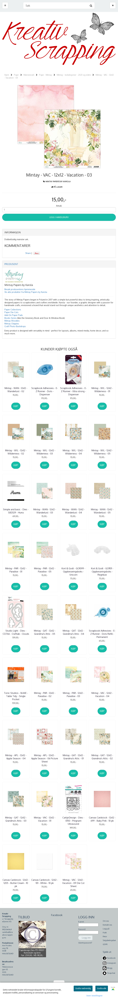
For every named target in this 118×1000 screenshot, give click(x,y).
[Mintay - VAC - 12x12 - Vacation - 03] (59, 126)
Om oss (106, 921)
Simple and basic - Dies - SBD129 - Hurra (16, 511)
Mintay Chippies (11, 323)
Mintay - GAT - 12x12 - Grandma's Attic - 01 (73, 757)
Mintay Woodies (12, 321)
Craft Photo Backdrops (15, 326)
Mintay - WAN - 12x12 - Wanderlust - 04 (73, 511)
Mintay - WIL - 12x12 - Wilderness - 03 (44, 452)
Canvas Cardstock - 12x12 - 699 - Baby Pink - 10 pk (102, 819)
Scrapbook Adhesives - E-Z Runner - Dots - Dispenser (44, 391)
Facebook (111, 958)
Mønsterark (29, 75)
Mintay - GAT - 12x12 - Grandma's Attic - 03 (16, 819)
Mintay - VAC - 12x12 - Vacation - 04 (102, 695)
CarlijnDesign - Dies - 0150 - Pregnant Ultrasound (73, 820)
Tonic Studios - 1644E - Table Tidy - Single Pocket (16, 696)
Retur (105, 936)
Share (28, 253)
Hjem (6, 75)
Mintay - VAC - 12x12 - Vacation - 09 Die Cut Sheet (73, 883)
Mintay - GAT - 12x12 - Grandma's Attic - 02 (102, 757)
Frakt (105, 933)
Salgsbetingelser (109, 940)
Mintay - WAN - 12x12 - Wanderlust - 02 (15, 390)
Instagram (111, 963)
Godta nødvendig (83, 988)
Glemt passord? (85, 943)
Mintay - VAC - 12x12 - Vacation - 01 (44, 819)
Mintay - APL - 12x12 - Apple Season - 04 (15, 757)
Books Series (10, 318)
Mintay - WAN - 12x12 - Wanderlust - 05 (102, 511)
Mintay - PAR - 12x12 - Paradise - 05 (44, 570)
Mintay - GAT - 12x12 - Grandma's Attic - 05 (45, 632)
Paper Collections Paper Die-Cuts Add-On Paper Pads (13, 312)
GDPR (105, 944)
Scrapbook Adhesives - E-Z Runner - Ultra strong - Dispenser (73, 391)
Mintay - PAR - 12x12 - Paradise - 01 (16, 570)
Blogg (109, 968)
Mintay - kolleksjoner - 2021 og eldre (74, 75)
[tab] (59, 232)
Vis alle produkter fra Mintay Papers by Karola (25, 292)
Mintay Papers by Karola (58, 181)
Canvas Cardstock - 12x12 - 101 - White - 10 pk (44, 881)
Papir (16, 75)
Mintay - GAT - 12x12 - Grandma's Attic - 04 (73, 632)
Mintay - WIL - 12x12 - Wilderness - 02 (16, 452)
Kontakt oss (107, 925)
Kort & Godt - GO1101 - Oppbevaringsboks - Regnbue (102, 571)
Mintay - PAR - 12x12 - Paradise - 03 (73, 695)
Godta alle (101, 988)
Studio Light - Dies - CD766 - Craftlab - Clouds (16, 632)
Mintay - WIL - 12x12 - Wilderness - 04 (73, 452)
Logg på (106, 929)
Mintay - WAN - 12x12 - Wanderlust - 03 (44, 511)
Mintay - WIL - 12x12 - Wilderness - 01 (102, 390)
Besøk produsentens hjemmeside (19, 289)
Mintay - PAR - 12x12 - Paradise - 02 (44, 695)
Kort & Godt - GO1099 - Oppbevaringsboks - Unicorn (73, 571)
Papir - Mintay (45, 75)
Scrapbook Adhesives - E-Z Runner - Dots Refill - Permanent (102, 634)
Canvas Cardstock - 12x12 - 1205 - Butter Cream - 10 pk (16, 883)
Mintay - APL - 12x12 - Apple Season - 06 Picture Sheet (44, 758)
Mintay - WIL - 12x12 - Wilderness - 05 (102, 452)
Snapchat (111, 973)
